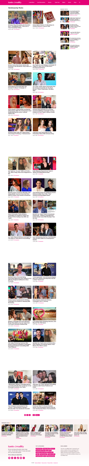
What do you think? (73, 15)
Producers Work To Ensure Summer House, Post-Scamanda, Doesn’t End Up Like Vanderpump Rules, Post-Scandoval (44, 407)
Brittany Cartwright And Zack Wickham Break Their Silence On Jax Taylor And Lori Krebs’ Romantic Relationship (19, 323)
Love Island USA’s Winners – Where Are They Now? (75, 33)
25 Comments (17, 89)
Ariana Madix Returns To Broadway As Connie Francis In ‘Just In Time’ (43, 25)
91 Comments (41, 69)
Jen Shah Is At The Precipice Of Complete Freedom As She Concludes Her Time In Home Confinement (75, 26)
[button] (79, 2)
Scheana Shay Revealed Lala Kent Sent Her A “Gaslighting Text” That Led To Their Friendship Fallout (19, 26)
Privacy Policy (50, 462)
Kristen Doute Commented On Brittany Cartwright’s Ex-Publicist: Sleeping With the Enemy (19, 301)
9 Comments (16, 135)
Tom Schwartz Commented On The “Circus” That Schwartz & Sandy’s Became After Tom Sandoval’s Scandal (19, 407)
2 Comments (40, 241)
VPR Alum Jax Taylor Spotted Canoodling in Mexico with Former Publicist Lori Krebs (44, 386)
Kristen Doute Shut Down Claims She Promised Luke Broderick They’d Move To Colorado (19, 66)
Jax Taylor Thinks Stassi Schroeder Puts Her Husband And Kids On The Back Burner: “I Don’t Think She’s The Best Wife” (44, 88)
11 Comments (41, 196)
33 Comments (41, 219)
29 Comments (72, 48)
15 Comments (16, 325)
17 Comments (41, 302)
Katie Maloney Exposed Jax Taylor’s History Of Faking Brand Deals (43, 171)
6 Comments (72, 28)
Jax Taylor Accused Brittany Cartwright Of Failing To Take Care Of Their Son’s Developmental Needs (44, 66)
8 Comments (40, 347)
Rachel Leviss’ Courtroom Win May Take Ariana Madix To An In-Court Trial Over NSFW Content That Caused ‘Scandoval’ (19, 194)
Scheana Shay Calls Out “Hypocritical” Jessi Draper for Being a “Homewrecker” (19, 133)
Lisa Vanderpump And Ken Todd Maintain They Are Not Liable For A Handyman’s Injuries (44, 238)
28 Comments (41, 113)
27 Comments (16, 196)
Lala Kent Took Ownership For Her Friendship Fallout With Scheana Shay (43, 133)
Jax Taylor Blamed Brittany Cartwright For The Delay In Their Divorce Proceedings (19, 237)
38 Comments (76, 436)
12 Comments (17, 29)
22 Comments (41, 27)
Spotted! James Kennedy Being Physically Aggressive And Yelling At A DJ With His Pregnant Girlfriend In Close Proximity (19, 279)
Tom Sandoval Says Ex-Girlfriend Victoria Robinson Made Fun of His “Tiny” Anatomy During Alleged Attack (44, 194)
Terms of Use (44, 462)
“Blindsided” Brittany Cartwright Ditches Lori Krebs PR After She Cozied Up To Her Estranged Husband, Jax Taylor (19, 386)
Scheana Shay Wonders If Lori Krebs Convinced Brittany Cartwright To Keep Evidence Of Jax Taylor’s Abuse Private (44, 111)
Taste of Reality (38, 462)
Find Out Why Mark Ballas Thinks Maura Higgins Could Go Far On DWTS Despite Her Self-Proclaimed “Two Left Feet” (75, 13)
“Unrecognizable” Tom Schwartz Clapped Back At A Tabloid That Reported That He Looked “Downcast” (44, 278)
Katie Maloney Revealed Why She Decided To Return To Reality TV (17, 87)
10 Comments (16, 304)
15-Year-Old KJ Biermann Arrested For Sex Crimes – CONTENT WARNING (75, 46)
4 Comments (40, 324)
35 (34, 415)
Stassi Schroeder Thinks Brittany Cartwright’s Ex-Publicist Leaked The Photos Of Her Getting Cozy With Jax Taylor (18, 216)
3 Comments (16, 219)
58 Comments (16, 115)
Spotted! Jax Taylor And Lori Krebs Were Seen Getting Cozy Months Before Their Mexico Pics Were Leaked (44, 344)
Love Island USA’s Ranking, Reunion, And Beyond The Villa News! (44, 322)
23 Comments (41, 92)
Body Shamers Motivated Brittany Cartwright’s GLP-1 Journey (42, 300)
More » (37, 415)
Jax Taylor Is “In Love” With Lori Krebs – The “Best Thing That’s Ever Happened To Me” (20, 172)
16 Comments (17, 69)
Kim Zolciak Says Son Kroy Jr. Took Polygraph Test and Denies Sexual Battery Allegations (75, 39)
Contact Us (55, 462)
